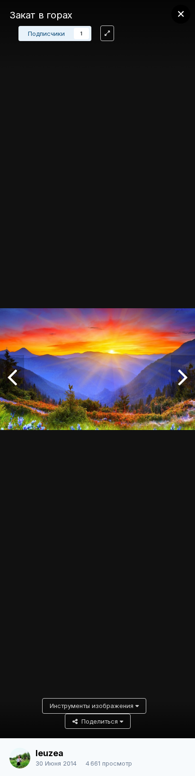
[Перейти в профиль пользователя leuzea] (19, 758)
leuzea (49, 753)
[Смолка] (12, 376)
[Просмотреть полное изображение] (107, 33)
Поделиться (99, 721)
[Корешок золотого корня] (183, 376)
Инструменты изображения (92, 705)
